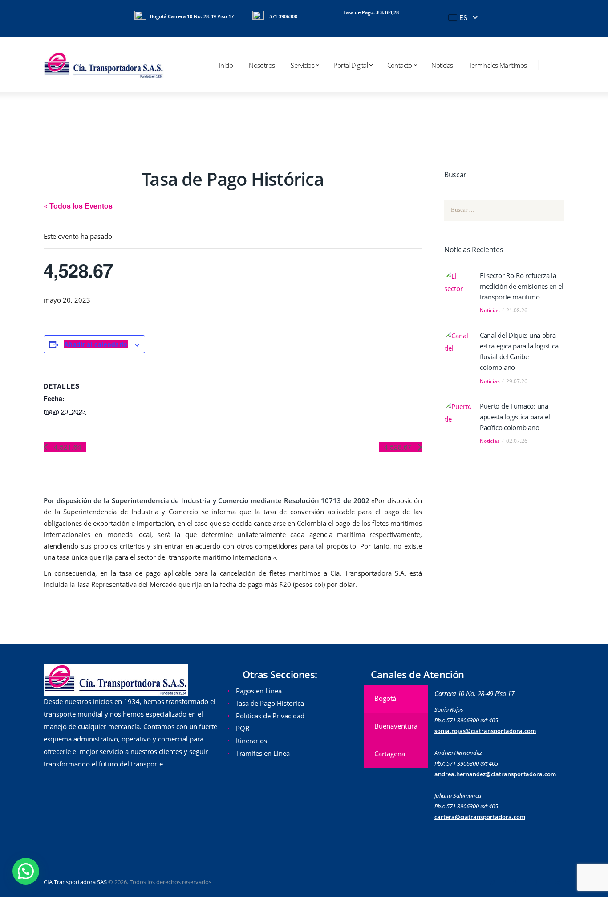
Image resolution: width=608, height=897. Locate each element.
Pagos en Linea (259, 690)
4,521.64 (66, 447)
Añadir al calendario (96, 344)
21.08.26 (516, 310)
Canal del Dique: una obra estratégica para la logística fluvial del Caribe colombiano (519, 351)
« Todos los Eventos (78, 206)
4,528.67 (398, 447)
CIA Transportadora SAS (75, 882)
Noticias (490, 310)
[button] (25, 871)
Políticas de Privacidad (270, 715)
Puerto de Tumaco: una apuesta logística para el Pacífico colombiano (515, 416)
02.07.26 (516, 441)
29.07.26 (516, 381)
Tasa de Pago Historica (270, 703)
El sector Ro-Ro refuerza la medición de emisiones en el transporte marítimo (521, 286)
